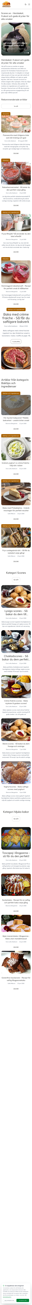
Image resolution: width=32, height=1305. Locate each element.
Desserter (6, 114)
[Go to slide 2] (26, 52)
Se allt (16, 106)
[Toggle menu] (29, 4)
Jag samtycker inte (9, 1300)
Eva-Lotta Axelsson (10, 141)
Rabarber (6, 160)
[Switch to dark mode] (25, 4)
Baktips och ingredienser (11, 212)
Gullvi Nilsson (11, 513)
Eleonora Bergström (9, 49)
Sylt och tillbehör (11, 39)
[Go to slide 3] (28, 53)
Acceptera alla (23, 1300)
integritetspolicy (7, 1297)
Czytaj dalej (16, 341)
